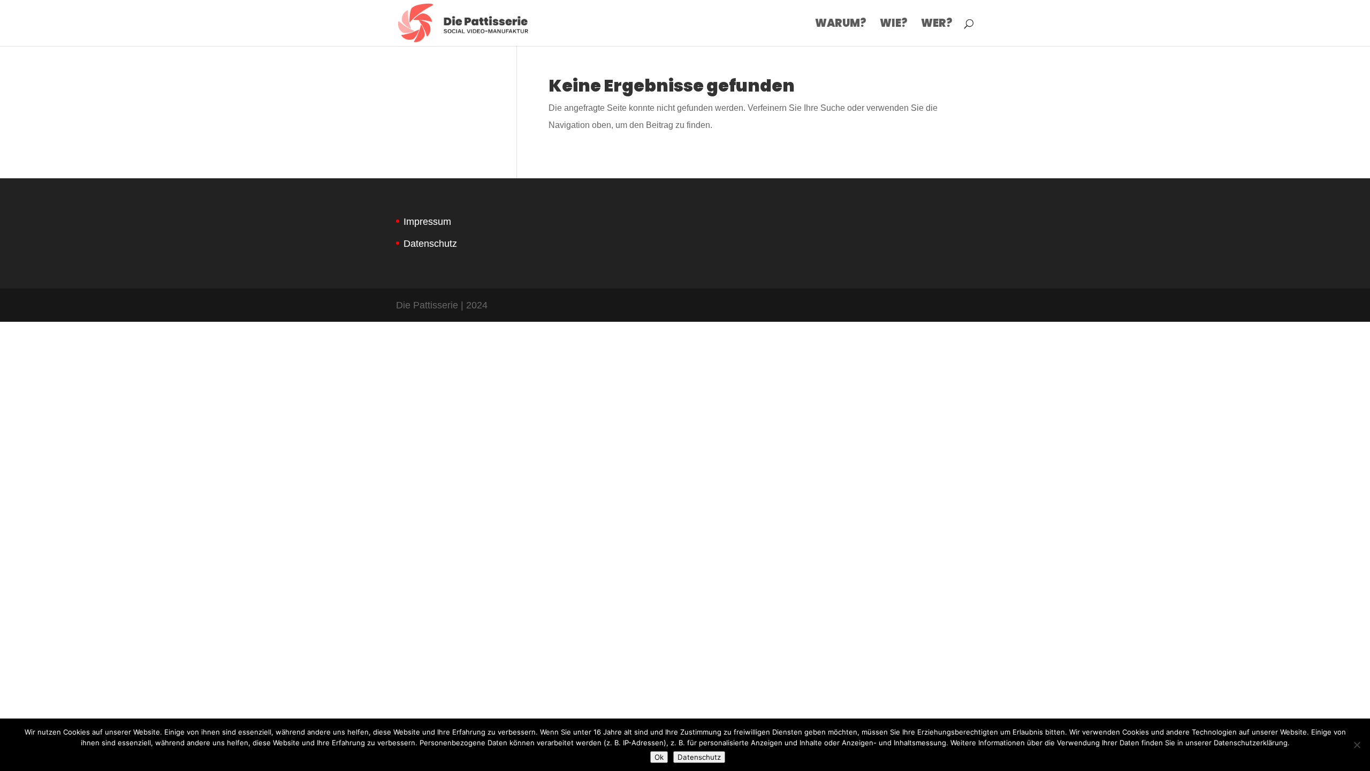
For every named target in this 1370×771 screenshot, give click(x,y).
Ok (659, 757)
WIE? (894, 25)
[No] (1356, 744)
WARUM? (840, 25)
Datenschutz (430, 243)
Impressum (427, 221)
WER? (937, 25)
